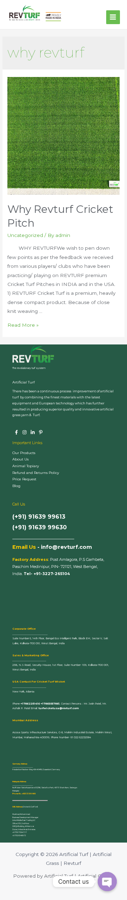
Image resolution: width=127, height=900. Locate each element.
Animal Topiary (25, 466)
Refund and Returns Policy (35, 472)
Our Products (23, 453)
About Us (20, 459)
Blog (16, 486)
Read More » (23, 325)
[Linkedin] (33, 432)
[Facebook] (16, 432)
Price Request (24, 479)
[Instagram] (24, 432)
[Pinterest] (41, 432)
